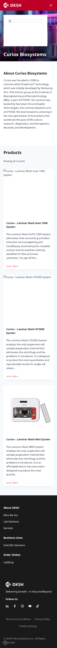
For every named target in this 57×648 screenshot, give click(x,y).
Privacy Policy (42, 619)
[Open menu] (50, 5)
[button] (5, 643)
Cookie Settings (28, 626)
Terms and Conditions (18, 619)
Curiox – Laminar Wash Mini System (28, 439)
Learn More (12, 266)
